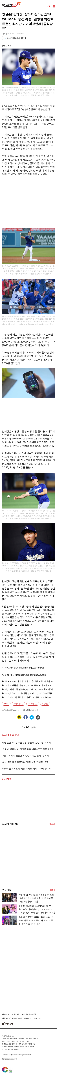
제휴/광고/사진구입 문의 (12, 1018)
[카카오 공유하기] (19, 717)
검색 (48, 6)
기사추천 (28, 727)
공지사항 (37, 1018)
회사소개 (5, 1014)
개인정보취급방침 (28, 1014)
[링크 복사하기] (37, 717)
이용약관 (15, 1014)
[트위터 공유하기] (31, 717)
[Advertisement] (22, 864)
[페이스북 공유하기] (25, 717)
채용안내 (27, 1018)
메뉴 (54, 6)
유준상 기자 (6, 46)
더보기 (52, 824)
